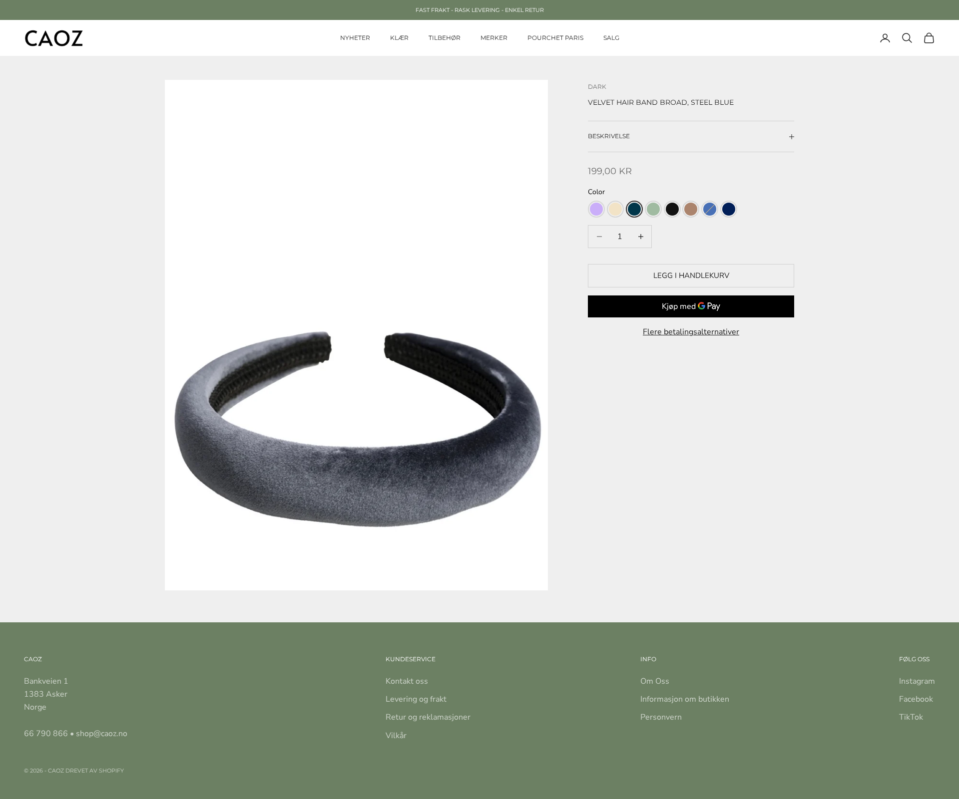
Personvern (661, 717)
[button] (596, 209)
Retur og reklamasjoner (428, 717)
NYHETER (355, 37)
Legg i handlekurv (691, 275)
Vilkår (396, 735)
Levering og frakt (416, 699)
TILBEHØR (445, 37)
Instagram (917, 681)
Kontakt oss (407, 681)
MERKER (493, 37)
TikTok (911, 717)
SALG (611, 37)
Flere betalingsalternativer (691, 331)
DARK (597, 86)
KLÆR (399, 37)
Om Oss (654, 681)
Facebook (916, 699)
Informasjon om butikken (684, 699)
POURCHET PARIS (555, 37)
